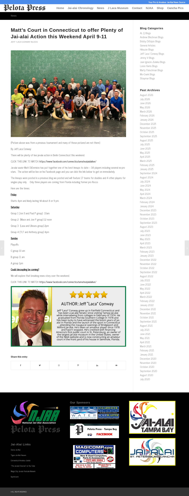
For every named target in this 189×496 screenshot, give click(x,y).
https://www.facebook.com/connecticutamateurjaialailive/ (67, 161)
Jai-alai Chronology (80, 8)
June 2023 (145, 235)
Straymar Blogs (147, 78)
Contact (137, 8)
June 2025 (145, 148)
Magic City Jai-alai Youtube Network (23, 471)
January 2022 (147, 305)
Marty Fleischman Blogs (151, 70)
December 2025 (148, 124)
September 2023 (148, 223)
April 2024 (145, 194)
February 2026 (147, 115)
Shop (160, 8)
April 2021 (145, 342)
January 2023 (147, 255)
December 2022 (148, 260)
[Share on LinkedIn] (97, 365)
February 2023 (147, 251)
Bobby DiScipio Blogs (150, 41)
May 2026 (145, 107)
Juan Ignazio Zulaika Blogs (152, 62)
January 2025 (146, 169)
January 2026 (147, 119)
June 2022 (145, 284)
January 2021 (146, 354)
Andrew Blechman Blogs (151, 37)
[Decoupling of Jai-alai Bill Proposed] (187, 248)
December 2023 (148, 210)
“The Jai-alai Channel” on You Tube (23, 465)
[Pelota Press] (24, 8)
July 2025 (145, 144)
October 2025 (147, 132)
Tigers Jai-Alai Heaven (18, 455)
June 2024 (145, 185)
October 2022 (147, 268)
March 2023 (146, 247)
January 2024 (147, 206)
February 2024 (147, 202)
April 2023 (145, 243)
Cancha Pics (175, 8)
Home (60, 8)
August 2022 (146, 276)
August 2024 (146, 177)
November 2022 (148, 264)
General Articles (147, 45)
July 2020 (145, 379)
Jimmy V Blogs (147, 58)
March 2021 (146, 346)
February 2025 (147, 165)
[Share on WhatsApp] (58, 365)
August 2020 (146, 375)
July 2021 (145, 330)
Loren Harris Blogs (149, 66)
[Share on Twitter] (39, 365)
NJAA (149, 8)
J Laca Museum (118, 8)
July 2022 (145, 280)
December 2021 (148, 309)
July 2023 (145, 231)
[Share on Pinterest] (78, 365)
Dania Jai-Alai (15, 449)
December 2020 (148, 358)
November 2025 (148, 128)
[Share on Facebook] (20, 365)
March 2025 (146, 161)
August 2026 (146, 95)
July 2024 (145, 181)
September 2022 (148, 272)
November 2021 (148, 313)
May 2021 (145, 338)
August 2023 (146, 227)
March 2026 (146, 111)
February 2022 (147, 301)
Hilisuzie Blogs (147, 49)
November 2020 (148, 363)
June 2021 (145, 334)
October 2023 (147, 218)
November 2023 (148, 214)
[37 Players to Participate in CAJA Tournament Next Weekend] (2, 248)
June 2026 (145, 103)
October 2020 (147, 367)
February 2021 (147, 350)
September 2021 (148, 321)
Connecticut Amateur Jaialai (20, 460)
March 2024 (146, 198)
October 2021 (147, 317)
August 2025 (146, 140)
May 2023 (145, 239)
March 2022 (146, 297)
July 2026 (145, 99)
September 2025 (148, 136)
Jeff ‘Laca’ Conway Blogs (24, 42)
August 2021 (146, 325)
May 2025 (145, 152)
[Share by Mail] (116, 365)
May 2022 (145, 288)
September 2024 (148, 173)
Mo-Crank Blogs (147, 74)
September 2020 (148, 371)
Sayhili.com (15, 476)
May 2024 (145, 190)
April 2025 (145, 157)
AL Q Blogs (145, 33)
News (100, 8)
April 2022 (145, 293)
